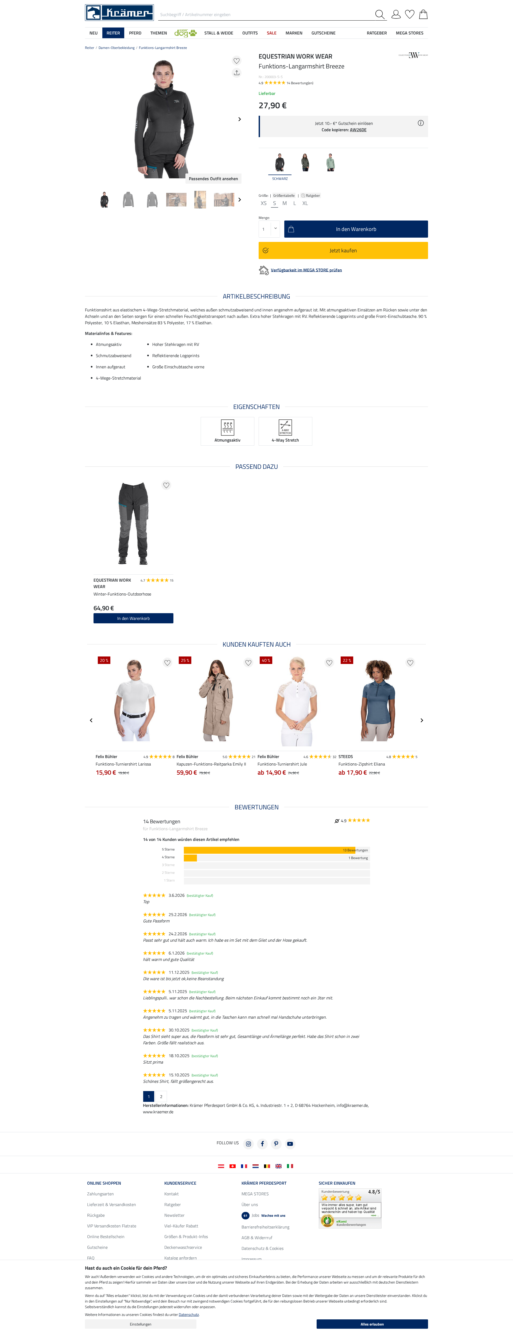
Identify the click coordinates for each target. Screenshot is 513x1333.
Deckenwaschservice (183, 1247)
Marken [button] (294, 33)
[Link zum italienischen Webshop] (291, 1165)
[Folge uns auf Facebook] (262, 1144)
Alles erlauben (372, 1324)
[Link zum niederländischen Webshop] (256, 1165)
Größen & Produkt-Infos (186, 1236)
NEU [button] (94, 33)
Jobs (264, 1215)
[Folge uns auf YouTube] (290, 1144)
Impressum (252, 1259)
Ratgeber (313, 195)
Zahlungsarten (100, 1194)
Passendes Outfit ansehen (213, 178)
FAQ (91, 1258)
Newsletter (174, 1215)
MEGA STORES (409, 33)
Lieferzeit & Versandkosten (111, 1204)
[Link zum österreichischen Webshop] (222, 1165)
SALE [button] (272, 33)
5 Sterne (168, 849)
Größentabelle (284, 195)
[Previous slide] (89, 119)
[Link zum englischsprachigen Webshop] (279, 1165)
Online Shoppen (104, 1183)
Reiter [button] (113, 33)
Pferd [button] (135, 33)
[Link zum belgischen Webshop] (268, 1165)
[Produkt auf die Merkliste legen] (237, 60)
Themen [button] (158, 33)
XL (305, 203)
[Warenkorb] (423, 13)
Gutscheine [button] (324, 33)
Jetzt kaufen (343, 250)
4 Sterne (168, 857)
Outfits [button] (250, 33)
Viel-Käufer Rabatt (181, 1226)
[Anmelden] (396, 13)
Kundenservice (180, 1183)
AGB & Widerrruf (257, 1237)
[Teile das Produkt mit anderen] (237, 73)
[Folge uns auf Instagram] (248, 1144)
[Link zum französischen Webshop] (245, 1165)
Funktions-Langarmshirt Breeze (163, 47)
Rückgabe (96, 1215)
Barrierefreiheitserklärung (265, 1227)
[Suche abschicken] (381, 15)
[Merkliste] (409, 13)
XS (264, 203)
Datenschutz (189, 1314)
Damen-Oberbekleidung (117, 47)
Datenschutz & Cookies (262, 1248)
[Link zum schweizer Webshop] (234, 1165)
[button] (186, 33)
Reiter (89, 47)
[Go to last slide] (91, 720)
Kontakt (171, 1194)
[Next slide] (239, 119)
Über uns (250, 1204)
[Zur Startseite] (119, 12)
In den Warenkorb (133, 618)
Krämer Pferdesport (264, 1183)
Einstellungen (140, 1324)
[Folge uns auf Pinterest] (276, 1144)
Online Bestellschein (106, 1236)
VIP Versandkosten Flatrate (111, 1226)
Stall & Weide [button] (218, 33)
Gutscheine (97, 1247)
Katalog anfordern (180, 1258)
